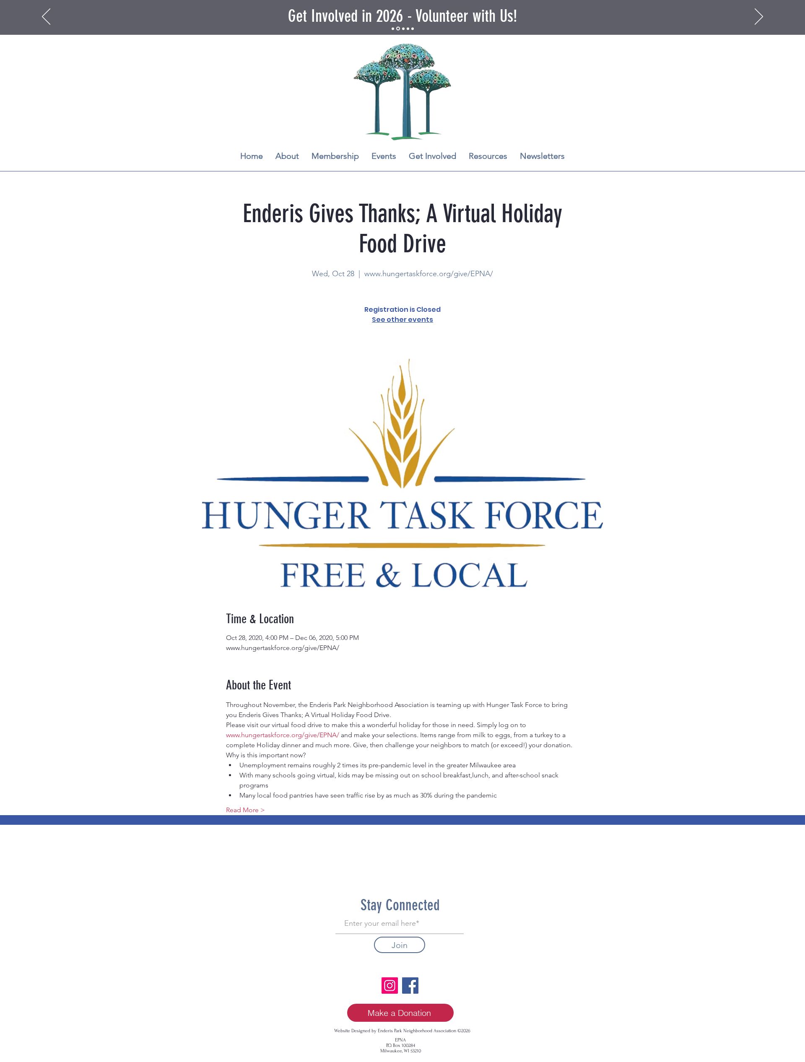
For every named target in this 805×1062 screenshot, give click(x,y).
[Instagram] (390, 985)
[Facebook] (410, 985)
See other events (402, 319)
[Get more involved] (398, 29)
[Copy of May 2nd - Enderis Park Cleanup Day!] (412, 28)
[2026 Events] (393, 28)
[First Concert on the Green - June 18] (408, 28)
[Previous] (46, 17)
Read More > (245, 810)
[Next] (759, 17)
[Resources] (403, 28)
